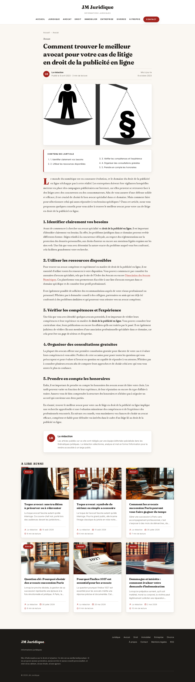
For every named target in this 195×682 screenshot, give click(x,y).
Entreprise (107, 19)
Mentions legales (159, 642)
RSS (172, 642)
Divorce (121, 19)
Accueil (40, 19)
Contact (151, 19)
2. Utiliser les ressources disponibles (68, 164)
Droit (78, 19)
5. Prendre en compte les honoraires (119, 167)
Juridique (54, 19)
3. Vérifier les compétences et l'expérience (122, 158)
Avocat (67, 19)
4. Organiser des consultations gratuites (121, 163)
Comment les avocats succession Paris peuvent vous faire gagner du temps (147, 508)
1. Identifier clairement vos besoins (66, 159)
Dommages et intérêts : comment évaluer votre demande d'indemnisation (147, 582)
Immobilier (91, 19)
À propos (134, 19)
